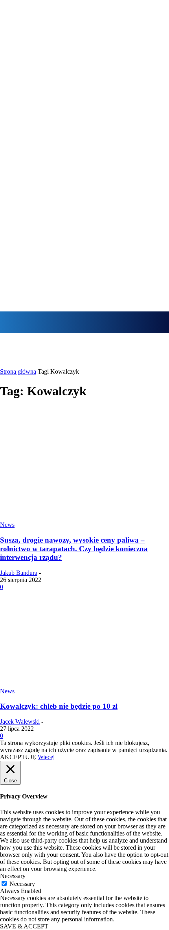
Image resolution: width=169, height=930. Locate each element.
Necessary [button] (13, 876)
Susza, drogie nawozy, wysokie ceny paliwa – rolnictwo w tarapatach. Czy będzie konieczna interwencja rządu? (74, 548)
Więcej (46, 757)
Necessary (22, 883)
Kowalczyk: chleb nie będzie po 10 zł (59, 706)
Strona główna (18, 371)
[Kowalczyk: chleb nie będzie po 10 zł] (84, 684)
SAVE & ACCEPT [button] (24, 926)
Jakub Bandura (18, 572)
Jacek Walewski (20, 721)
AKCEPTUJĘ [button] (18, 757)
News (7, 524)
